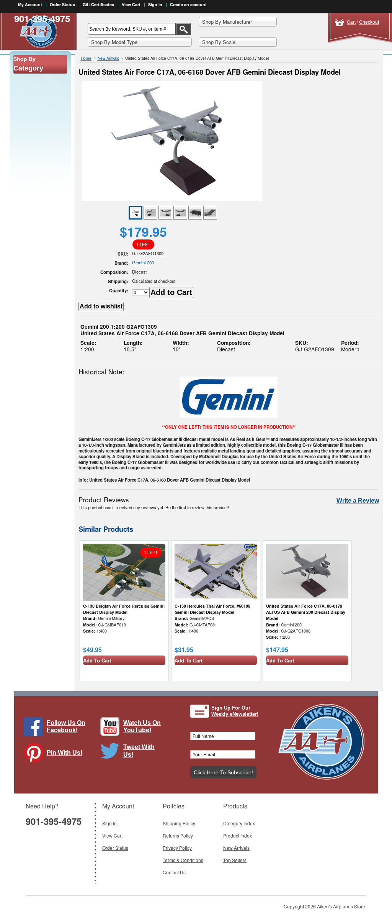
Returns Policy (178, 835)
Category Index (239, 823)
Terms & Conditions (183, 860)
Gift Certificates (98, 4)
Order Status (62, 4)
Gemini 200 (143, 262)
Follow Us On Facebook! (66, 726)
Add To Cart (97, 661)
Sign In (109, 823)
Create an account (188, 4)
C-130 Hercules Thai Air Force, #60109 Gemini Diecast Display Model (212, 609)
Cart (351, 21)
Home (86, 58)
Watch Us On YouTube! (142, 726)
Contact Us (174, 872)
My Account (30, 4)
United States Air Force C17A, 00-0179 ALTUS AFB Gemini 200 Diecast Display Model (305, 612)
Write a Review (357, 500)
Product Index (237, 835)
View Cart (131, 4)
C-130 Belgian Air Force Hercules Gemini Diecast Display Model (124, 609)
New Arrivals (108, 58)
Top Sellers (235, 860)
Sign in (155, 4)
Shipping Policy (179, 823)
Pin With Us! (64, 752)
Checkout (369, 21)
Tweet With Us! (139, 750)
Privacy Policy (177, 847)
